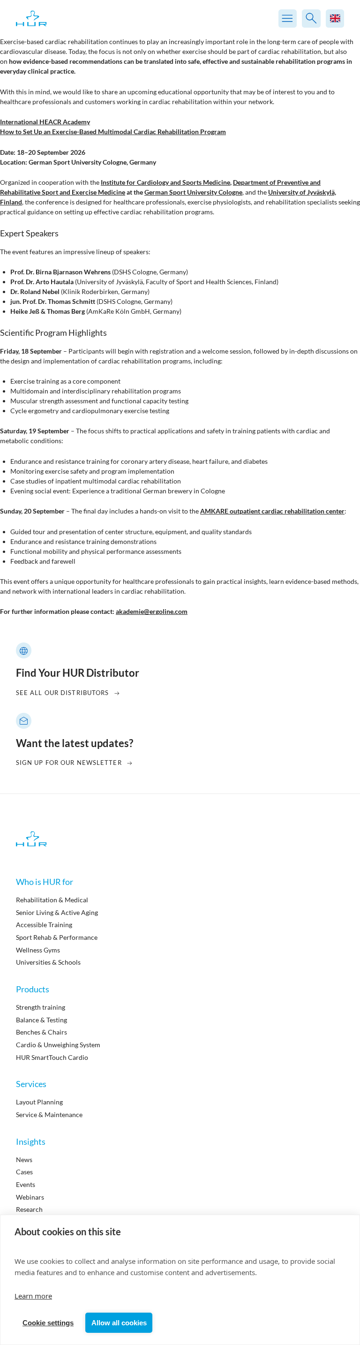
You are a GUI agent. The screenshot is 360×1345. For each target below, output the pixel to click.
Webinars (30, 1197)
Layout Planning (39, 1102)
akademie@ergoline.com (152, 611)
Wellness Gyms (38, 950)
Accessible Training (44, 925)
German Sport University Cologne (193, 192)
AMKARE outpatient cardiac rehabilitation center (272, 511)
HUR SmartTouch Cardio (52, 1057)
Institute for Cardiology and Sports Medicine (165, 182)
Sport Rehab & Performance (57, 937)
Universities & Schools (48, 962)
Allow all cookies (119, 1323)
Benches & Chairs (41, 1032)
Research (29, 1209)
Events (25, 1184)
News (24, 1160)
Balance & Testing (41, 1020)
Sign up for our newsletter (69, 762)
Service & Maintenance (49, 1114)
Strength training (40, 1007)
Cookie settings (48, 1323)
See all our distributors (62, 692)
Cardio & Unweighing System (58, 1045)
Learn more (33, 1295)
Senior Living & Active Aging (57, 912)
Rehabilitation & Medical (52, 900)
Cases (24, 1172)
